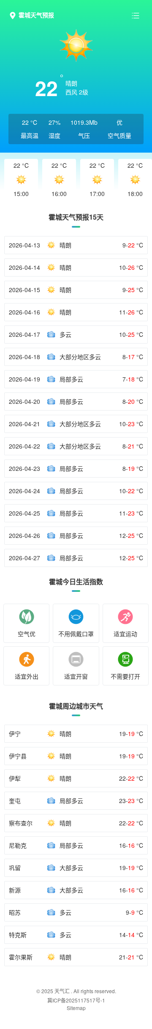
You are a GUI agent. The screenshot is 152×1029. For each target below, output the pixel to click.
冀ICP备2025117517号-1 (76, 1000)
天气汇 (62, 990)
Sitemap (76, 1007)
